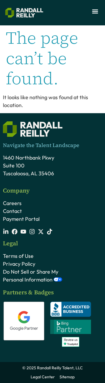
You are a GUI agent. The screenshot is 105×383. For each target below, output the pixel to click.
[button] (95, 11)
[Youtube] (23, 232)
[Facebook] (15, 232)
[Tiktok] (49, 232)
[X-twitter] (41, 232)
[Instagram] (32, 232)
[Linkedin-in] (6, 232)
